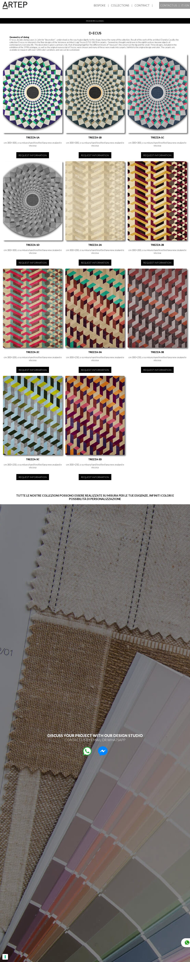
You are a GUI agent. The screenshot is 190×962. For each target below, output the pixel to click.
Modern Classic (95, 21)
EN (187, 5)
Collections (120, 5)
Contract (142, 5)
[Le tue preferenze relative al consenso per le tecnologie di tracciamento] (5, 957)
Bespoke (100, 5)
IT (182, 5)
